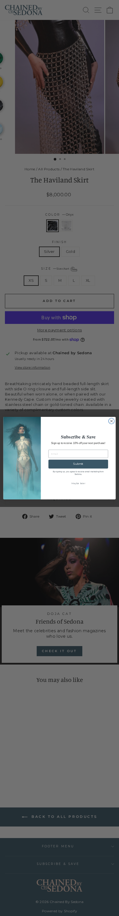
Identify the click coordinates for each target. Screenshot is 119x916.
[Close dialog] (111, 421)
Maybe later (78, 483)
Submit (78, 463)
